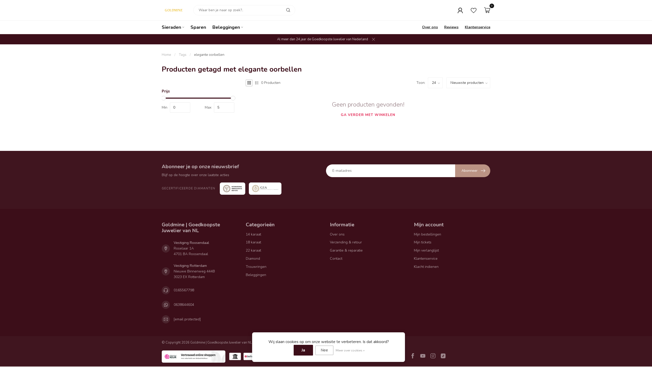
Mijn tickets (422, 242)
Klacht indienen (426, 266)
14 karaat (253, 234)
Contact (336, 258)
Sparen (198, 27)
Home (166, 54)
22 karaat (253, 250)
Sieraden (171, 27)
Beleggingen (226, 27)
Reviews (451, 27)
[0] (487, 10)
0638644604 (184, 304)
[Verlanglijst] (474, 10)
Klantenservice (477, 27)
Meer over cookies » (350, 350)
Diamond (253, 258)
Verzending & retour (346, 242)
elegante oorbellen (209, 54)
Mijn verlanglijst (426, 250)
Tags (182, 54)
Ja (303, 350)
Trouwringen (256, 266)
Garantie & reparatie (346, 250)
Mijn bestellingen (427, 234)
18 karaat (253, 242)
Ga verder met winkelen (368, 114)
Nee (324, 350)
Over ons (430, 27)
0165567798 (184, 290)
